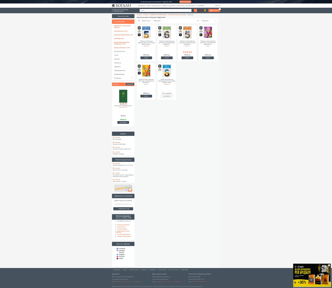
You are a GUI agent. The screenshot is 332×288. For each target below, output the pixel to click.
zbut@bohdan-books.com (163, 281)
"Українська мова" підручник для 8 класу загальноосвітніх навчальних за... (208, 42)
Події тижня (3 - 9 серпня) (119, 181)
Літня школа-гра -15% (121, 31)
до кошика (123, 122)
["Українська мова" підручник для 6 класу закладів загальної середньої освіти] (166, 33)
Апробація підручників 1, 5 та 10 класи (123, 165)
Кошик (215, 10)
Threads (121, 252)
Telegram (122, 254)
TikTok (121, 258)
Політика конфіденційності (123, 234)
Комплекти (117, 63)
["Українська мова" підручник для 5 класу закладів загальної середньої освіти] (187, 33)
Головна (139, 14)
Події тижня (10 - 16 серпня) (120, 170)
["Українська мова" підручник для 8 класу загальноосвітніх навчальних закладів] (207, 33)
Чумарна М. (146, 46)
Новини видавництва (123, 160)
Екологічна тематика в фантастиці (122, 149)
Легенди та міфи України (119, 144)
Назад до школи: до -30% (122, 47)
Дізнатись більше (185, 1)
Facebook (122, 248)
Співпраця (164, 5)
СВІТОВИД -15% (119, 38)
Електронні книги (156, 5)
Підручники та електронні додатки (122, 26)
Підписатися (123, 208)
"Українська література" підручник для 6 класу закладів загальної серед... (166, 81)
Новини (149, 5)
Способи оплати (121, 226)
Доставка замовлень (122, 228)
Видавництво (141, 5)
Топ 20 (116, 55)
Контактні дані (181, 5)
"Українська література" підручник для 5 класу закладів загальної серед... (146, 42)
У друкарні (117, 66)
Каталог (146, 14)
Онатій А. (166, 46)
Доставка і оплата (190, 5)
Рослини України (117, 139)
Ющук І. (208, 46)
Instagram (122, 250)
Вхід (217, 5)
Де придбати (172, 5)
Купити (146, 58)
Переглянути (166, 96)
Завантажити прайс (123, 16)
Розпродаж (117, 78)
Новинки (117, 59)
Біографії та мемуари (118, 154)
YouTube (121, 256)
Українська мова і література (177, 14)
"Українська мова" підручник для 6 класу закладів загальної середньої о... (167, 42)
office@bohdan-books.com (123, 281)
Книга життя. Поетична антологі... (123, 105)
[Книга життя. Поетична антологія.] (123, 96)
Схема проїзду (136, 281)
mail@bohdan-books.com (199, 281)
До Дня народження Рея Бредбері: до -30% (121, 43)
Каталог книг (120, 22)
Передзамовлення (119, 70)
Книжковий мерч (119, 74)
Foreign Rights (200, 5)
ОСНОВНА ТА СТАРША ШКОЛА (158, 14)
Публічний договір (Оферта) (124, 236)
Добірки (123, 134)
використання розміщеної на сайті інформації (173, 286)
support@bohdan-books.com (124, 221)
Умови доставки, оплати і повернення (122, 231)
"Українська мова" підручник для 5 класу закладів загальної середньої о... (187, 42)
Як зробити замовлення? (123, 224)
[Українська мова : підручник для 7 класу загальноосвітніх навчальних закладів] (146, 71)
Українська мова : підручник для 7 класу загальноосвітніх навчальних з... (146, 81)
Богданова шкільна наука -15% (123, 35)
